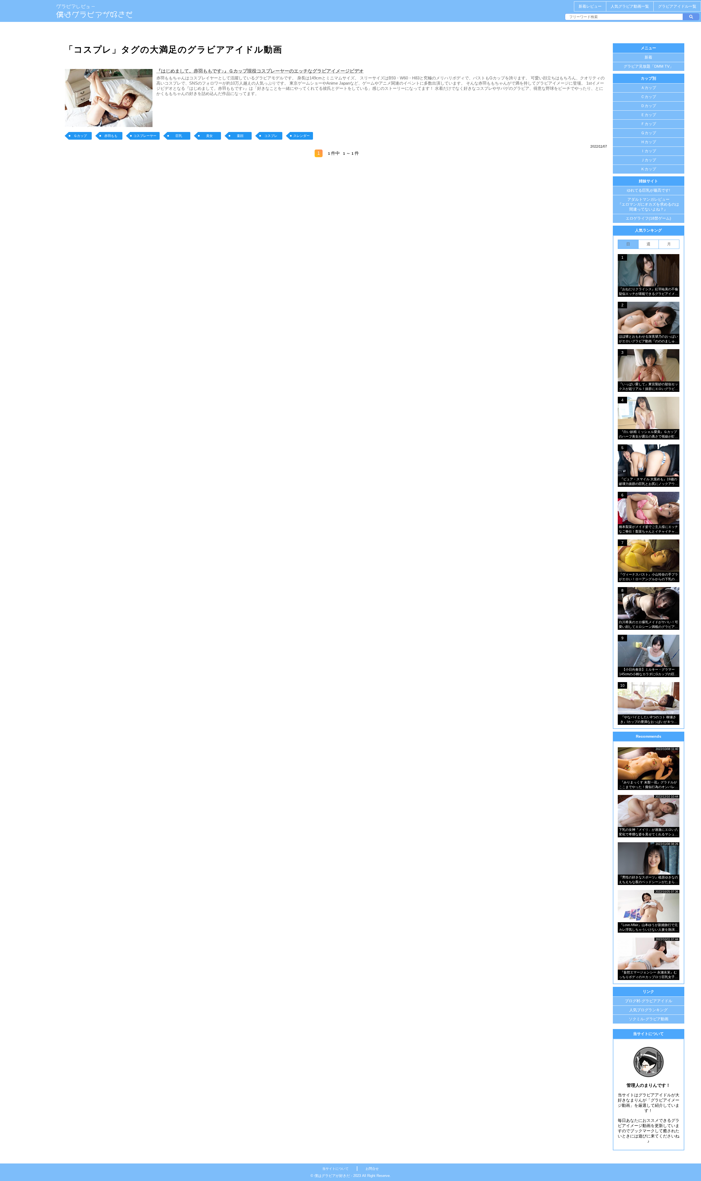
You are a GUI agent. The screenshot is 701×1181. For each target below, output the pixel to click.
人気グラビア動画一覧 (630, 6)
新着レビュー (590, 6)
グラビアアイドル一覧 (677, 6)
